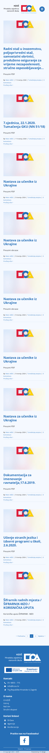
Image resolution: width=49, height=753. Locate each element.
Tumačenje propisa (35, 80)
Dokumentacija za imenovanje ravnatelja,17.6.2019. (19, 479)
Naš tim (6, 706)
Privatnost (27, 749)
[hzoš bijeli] (22, 652)
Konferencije (13, 727)
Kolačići (20, 749)
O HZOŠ (6, 700)
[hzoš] (20, 3)
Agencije (11, 723)
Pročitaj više (7, 85)
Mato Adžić (9, 80)
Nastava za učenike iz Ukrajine (20, 183)
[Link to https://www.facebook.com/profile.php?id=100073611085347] (24, 740)
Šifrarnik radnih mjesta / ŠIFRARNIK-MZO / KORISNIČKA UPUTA (22, 604)
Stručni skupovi (10, 709)
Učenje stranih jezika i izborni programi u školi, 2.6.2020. (22, 541)
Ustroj (6, 703)
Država (11, 720)
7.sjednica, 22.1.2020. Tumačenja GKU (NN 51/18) (24, 125)
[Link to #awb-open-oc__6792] (42, 9)
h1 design (43, 752)
